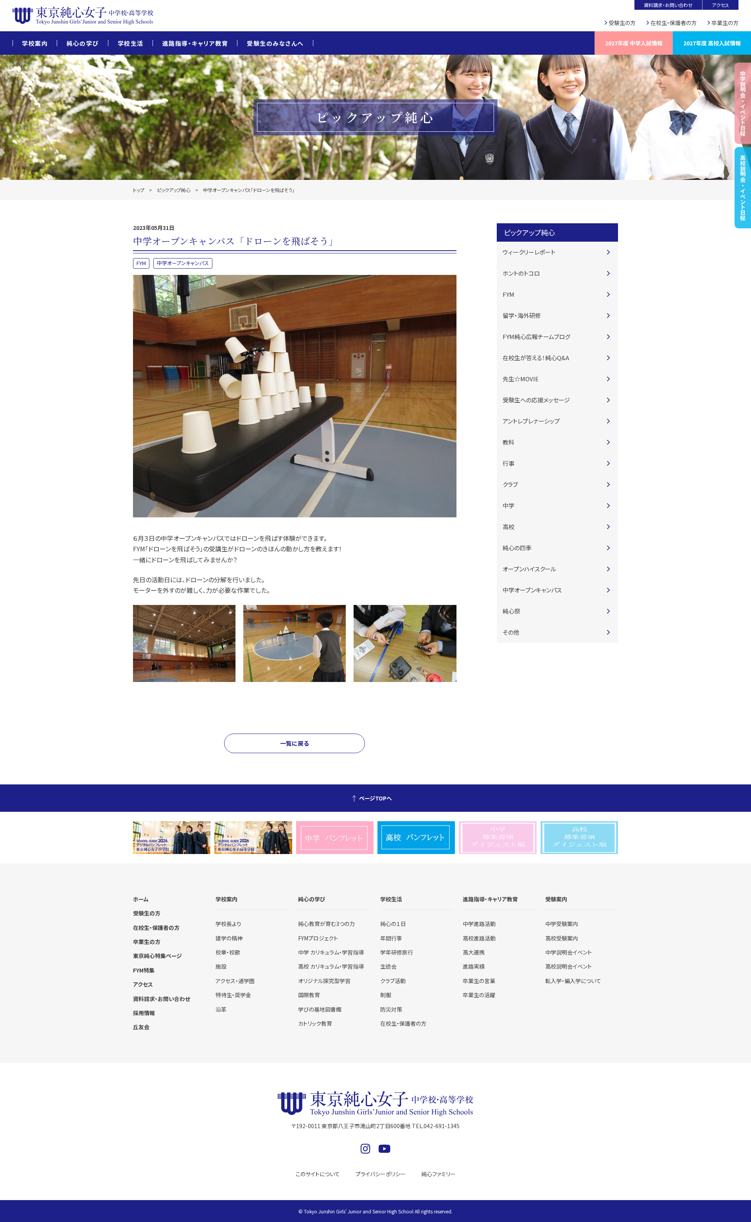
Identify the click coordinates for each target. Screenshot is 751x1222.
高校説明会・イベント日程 (743, 188)
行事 (508, 463)
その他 (511, 632)
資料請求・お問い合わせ (668, 5)
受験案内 (556, 899)
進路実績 (474, 966)
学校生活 (131, 43)
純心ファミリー (438, 1174)
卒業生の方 (724, 23)
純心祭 (511, 611)
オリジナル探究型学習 (324, 981)
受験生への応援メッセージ (536, 400)
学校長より (228, 924)
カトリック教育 (315, 1023)
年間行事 (391, 938)
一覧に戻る (294, 743)
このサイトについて (318, 1174)
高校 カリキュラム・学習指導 (331, 966)
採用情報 (144, 1013)
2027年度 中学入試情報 (634, 43)
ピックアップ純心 (173, 190)
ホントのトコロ (521, 273)
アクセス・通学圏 (235, 981)
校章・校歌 (228, 952)
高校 (508, 526)
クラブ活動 (393, 981)
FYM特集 (144, 970)
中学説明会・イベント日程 (743, 103)
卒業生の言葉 (479, 981)
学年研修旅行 (396, 952)
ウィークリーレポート (529, 252)
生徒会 (388, 966)
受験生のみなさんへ (275, 43)
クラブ (510, 484)
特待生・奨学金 (233, 995)
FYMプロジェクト (318, 938)
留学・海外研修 (522, 315)
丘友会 (141, 1027)
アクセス (720, 5)
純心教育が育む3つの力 (326, 924)
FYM (141, 263)
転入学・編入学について (573, 981)
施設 (221, 966)
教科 (508, 442)
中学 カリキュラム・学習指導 (331, 952)
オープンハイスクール (529, 569)
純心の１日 (393, 924)
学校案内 (35, 43)
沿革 (221, 1009)
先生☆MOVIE (521, 379)
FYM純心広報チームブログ (536, 336)
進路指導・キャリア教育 (195, 43)
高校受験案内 (561, 938)
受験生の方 (622, 23)
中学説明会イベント (568, 952)
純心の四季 (517, 548)
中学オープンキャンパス (183, 263)
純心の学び (82, 43)
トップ (138, 190)
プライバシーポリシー (381, 1174)
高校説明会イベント (568, 966)
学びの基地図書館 (319, 1009)
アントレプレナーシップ (531, 421)
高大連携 (474, 952)
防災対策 (391, 1009)
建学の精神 (229, 938)
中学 (508, 505)
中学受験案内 (561, 924)
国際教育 (309, 995)
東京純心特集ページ (157, 956)
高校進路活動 (479, 938)
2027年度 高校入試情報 (712, 43)
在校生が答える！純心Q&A (536, 358)
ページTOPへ (375, 798)
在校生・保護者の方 (673, 23)
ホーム (141, 899)
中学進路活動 (479, 924)
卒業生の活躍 (479, 995)
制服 (385, 995)
